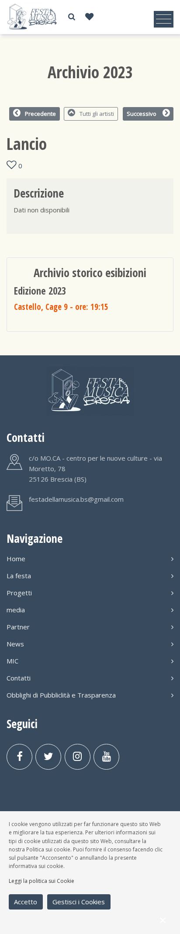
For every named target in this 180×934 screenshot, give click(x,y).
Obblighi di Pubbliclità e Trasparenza (61, 695)
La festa (19, 575)
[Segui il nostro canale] (106, 757)
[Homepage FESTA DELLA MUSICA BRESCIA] (33, 16)
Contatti (19, 678)
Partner (18, 626)
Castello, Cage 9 (61, 306)
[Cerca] (71, 17)
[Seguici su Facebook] (19, 757)
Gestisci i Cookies (78, 901)
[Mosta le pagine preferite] (89, 16)
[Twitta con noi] (48, 757)
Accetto (25, 901)
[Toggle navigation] (163, 19)
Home (16, 558)
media (16, 609)
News (15, 643)
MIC (12, 660)
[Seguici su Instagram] (77, 757)
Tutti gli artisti (97, 114)
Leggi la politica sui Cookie (41, 881)
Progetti (19, 592)
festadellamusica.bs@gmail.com (76, 499)
